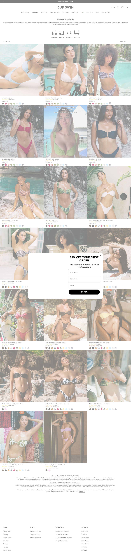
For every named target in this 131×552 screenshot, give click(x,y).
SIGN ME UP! (84, 292)
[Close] (100, 255)
